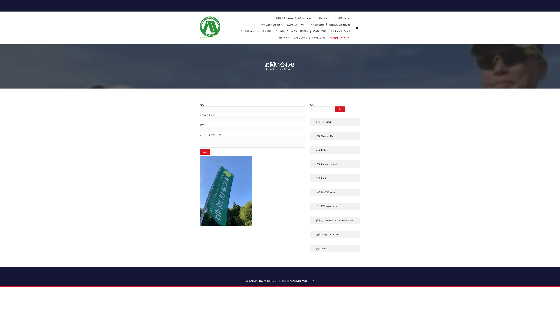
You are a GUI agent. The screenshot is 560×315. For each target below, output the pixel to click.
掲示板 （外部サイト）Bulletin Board (331, 31)
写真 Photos (322, 178)
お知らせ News (305, 18)
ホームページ (272, 69)
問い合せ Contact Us (339, 37)
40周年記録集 (318, 37)
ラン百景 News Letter (327, 206)
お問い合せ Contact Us (327, 234)
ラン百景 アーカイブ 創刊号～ (291, 31)
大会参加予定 (300, 37)
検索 (312, 104)
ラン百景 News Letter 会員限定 (255, 31)
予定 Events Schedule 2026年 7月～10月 (282, 24)
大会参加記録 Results (339, 24)
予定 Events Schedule (327, 164)
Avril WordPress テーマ (302, 281)
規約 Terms (284, 37)
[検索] (340, 109)
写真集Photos (316, 24)
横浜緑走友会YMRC (284, 18)
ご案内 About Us (325, 18)
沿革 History (344, 18)
